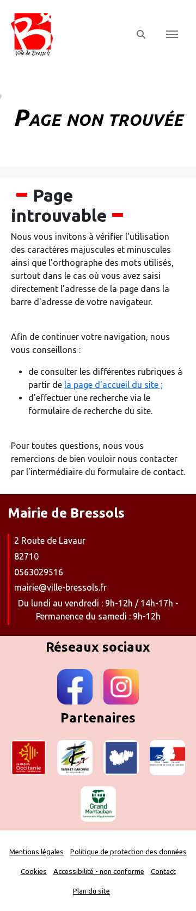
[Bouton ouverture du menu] (172, 34)
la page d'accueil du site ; (113, 385)
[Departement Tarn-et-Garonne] (75, 757)
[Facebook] (75, 686)
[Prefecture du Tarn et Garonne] (167, 757)
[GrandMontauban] (98, 804)
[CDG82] (121, 757)
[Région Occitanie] (28, 757)
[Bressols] (66, 34)
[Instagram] (121, 686)
